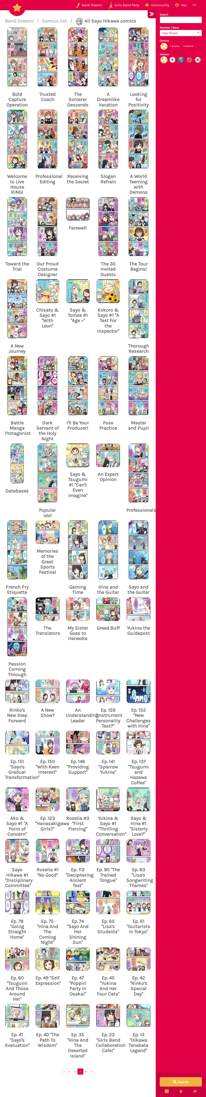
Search (164, 14)
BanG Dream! (20, 21)
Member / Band (169, 27)
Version (164, 54)
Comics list (55, 21)
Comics (164, 40)
